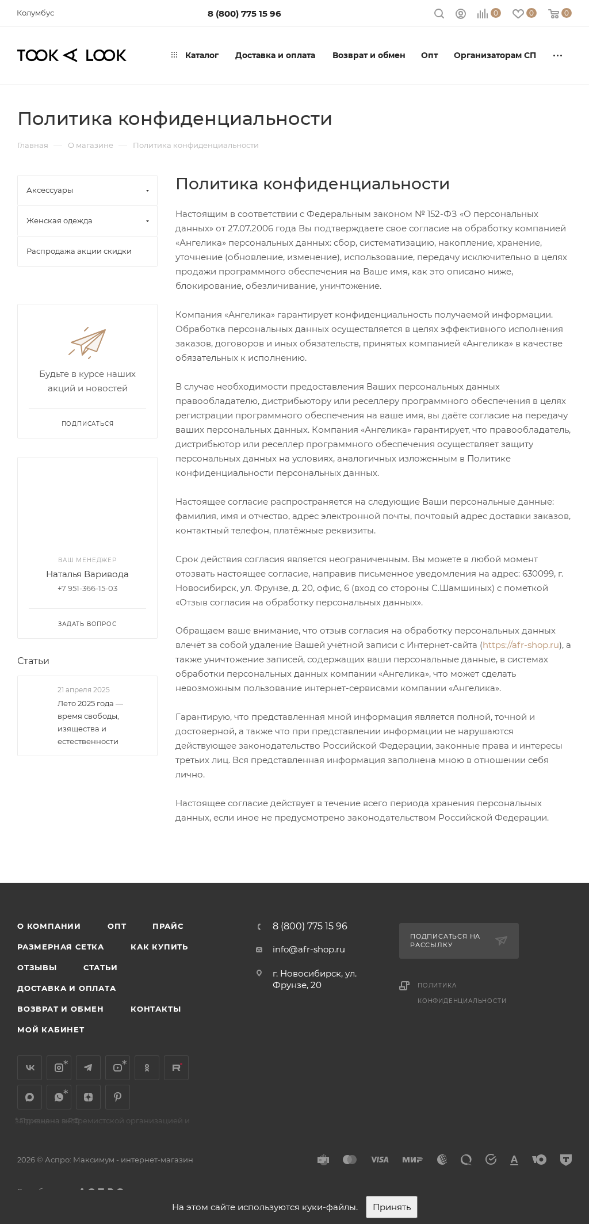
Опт (117, 926)
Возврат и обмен (60, 1008)
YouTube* (117, 1067)
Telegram (88, 1067)
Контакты (156, 1008)
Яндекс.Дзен (88, 1097)
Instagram (59, 1067)
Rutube (176, 1067)
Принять (392, 1207)
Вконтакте (29, 1067)
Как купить (159, 946)
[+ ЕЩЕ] (558, 55)
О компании (49, 926)
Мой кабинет (51, 1029)
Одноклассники (147, 1067)
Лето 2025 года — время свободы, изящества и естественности (90, 722)
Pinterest (117, 1097)
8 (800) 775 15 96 (244, 13)
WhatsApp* (59, 1097)
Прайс (167, 926)
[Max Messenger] (29, 1097)
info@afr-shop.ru (309, 949)
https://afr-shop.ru (521, 644)
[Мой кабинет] (461, 15)
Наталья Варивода (87, 574)
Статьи (33, 660)
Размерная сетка (60, 946)
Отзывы (37, 967)
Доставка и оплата (66, 988)
